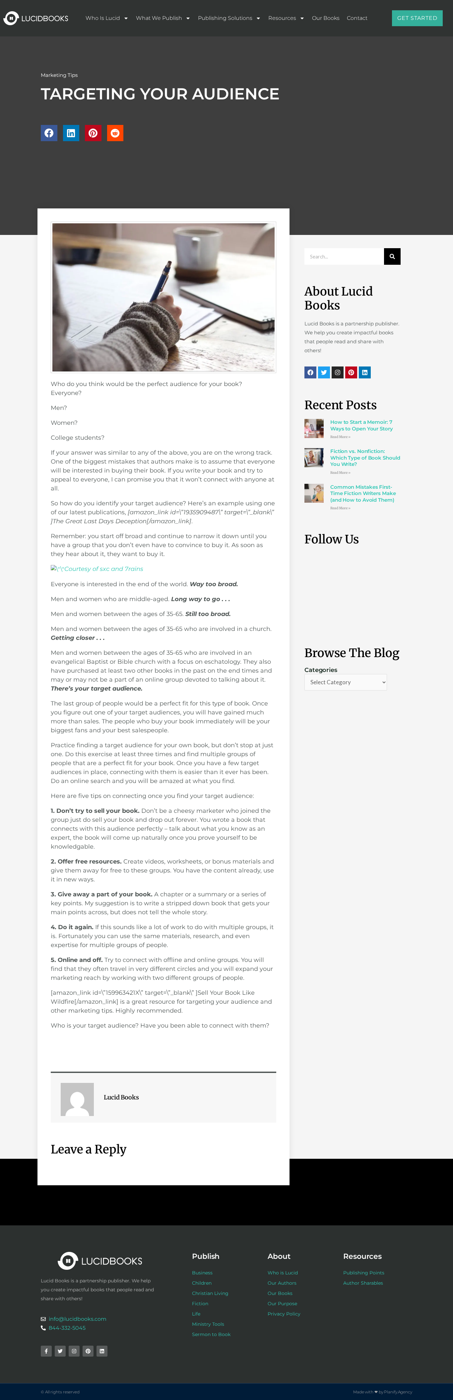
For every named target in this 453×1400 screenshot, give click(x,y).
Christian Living (210, 1293)
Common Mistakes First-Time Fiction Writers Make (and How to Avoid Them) (363, 493)
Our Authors (282, 1283)
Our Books (326, 18)
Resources (282, 18)
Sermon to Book (211, 1334)
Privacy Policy (284, 1314)
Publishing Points (363, 1273)
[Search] (392, 256)
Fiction (200, 1304)
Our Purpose (282, 1304)
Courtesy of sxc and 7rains (103, 569)
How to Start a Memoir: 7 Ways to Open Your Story (361, 425)
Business (202, 1273)
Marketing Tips (59, 75)
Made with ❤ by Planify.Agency (382, 1391)
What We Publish (159, 18)
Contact (357, 18)
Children (202, 1283)
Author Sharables (363, 1283)
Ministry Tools (208, 1324)
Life (196, 1314)
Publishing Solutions (225, 18)
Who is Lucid (103, 18)
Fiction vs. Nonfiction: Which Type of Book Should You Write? (365, 457)
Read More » (340, 437)
